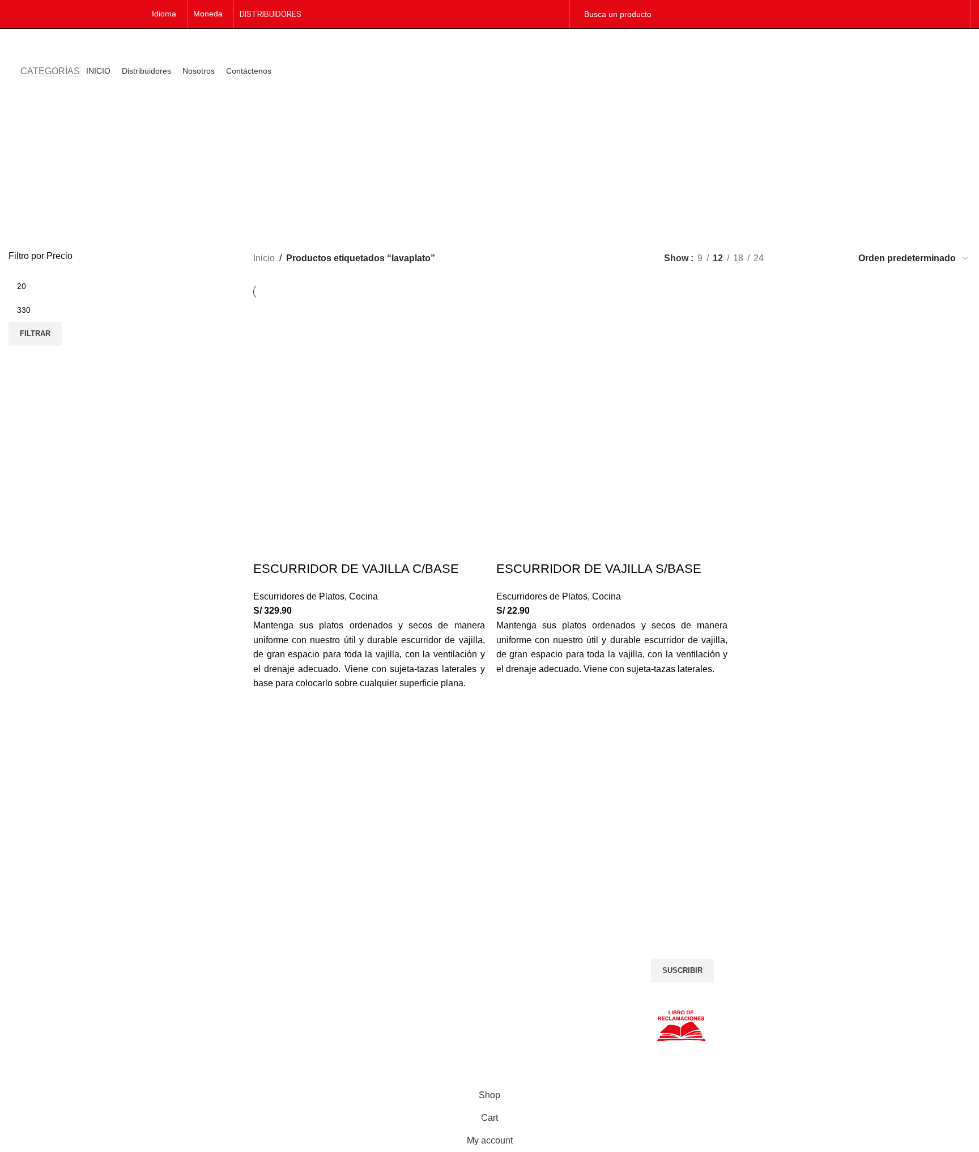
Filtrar (35, 333)
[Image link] (367, 931)
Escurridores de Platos (298, 596)
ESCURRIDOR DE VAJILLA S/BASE (598, 569)
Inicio (264, 258)
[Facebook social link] (542, 14)
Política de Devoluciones (52, 955)
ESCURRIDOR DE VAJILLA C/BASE (356, 569)
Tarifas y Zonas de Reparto (57, 969)
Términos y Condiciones (51, 942)
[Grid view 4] (833, 258)
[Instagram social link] (556, 14)
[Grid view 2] (791, 258)
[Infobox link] (122, 815)
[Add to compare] (267, 546)
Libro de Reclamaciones (51, 982)
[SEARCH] (951, 14)
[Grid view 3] (812, 258)
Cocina (363, 596)
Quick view (267, 716)
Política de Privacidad (47, 929)
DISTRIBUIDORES (270, 14)
